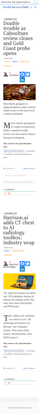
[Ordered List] (15, 182)
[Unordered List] (18, 182)
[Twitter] (27, 74)
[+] (30, 182)
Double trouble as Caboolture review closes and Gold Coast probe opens (18, 38)
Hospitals (7, 61)
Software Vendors (18, 251)
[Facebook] (22, 74)
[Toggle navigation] (35, 7)
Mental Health (25, 61)
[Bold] (5, 182)
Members (15, 61)
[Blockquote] (20, 182)
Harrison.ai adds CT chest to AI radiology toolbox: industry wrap (18, 230)
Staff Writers (14, 75)
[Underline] (10, 182)
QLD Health (7, 66)
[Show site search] (31, 7)
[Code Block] (23, 182)
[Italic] (8, 182)
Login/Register (30, 168)
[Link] (25, 182)
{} (27, 182)
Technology (8, 255)
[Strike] (13, 182)
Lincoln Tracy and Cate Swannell (10, 265)
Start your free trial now (14, 151)
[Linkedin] (22, 79)
